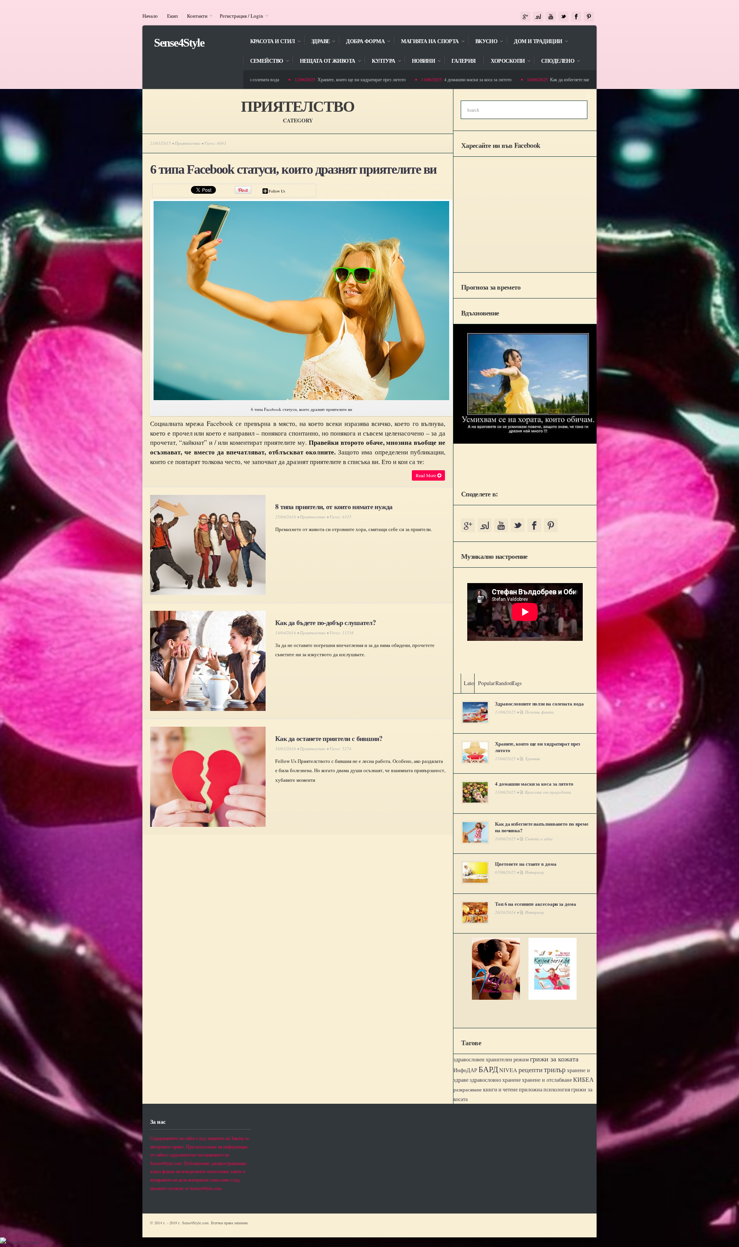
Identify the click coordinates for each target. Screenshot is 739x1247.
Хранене (532, 758)
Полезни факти (539, 712)
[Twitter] (563, 16)
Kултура (379, 61)
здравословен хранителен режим (491, 1059)
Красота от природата (548, 792)
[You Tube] (551, 16)
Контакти (194, 15)
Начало (150, 15)
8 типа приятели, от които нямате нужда (334, 506)
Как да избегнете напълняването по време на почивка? (574, 79)
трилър (555, 1069)
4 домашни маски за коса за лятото (449, 79)
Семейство (262, 61)
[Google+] (525, 16)
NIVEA (508, 1070)
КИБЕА (583, 1079)
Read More (426, 475)
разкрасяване (467, 1089)
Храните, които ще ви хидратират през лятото (333, 79)
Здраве (317, 42)
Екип (172, 15)
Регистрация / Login (239, 15)
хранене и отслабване (547, 1079)
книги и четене (500, 1089)
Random (504, 683)
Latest (470, 683)
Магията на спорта (425, 42)
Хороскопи (504, 61)
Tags (517, 683)
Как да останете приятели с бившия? (329, 738)
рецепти (530, 1069)
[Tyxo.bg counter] (20, 1242)
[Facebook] (576, 16)
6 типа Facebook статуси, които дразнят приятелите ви (293, 169)
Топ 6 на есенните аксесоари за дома (535, 903)
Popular (486, 683)
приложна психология (544, 1089)
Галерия (463, 61)
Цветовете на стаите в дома (525, 863)
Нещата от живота (323, 61)
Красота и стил (268, 42)
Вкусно (483, 42)
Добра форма (361, 42)
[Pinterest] (589, 16)
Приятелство (188, 143)
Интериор (534, 872)
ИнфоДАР (465, 1070)
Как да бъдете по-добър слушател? (325, 622)
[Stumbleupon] (538, 16)
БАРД (488, 1068)
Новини (419, 61)
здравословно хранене (495, 1079)
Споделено (553, 61)
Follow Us (277, 191)
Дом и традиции (534, 42)
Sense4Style (179, 42)
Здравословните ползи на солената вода (539, 703)
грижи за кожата (554, 1058)
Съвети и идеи (539, 838)
